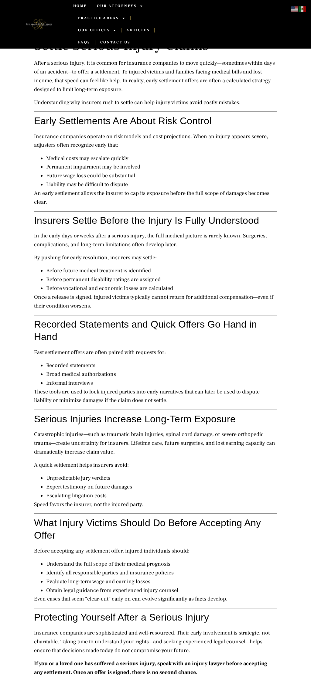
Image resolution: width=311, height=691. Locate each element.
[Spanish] (302, 9)
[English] (295, 9)
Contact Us (115, 42)
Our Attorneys (117, 6)
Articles (137, 30)
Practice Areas (98, 18)
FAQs (84, 42)
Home (80, 6)
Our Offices (94, 30)
